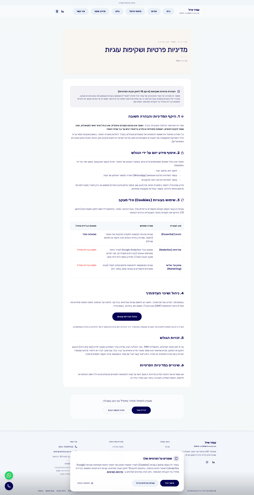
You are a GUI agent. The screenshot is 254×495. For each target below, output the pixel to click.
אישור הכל (169, 483)
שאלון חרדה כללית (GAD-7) (66, 471)
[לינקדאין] (213, 462)
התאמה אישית (83, 483)
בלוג (117, 11)
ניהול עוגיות (61, 491)
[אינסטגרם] (207, 462)
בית (168, 11)
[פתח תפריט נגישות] (57, 11)
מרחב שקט (100, 11)
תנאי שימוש (50, 491)
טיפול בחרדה (118, 447)
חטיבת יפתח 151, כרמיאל (62, 456)
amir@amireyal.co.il (63, 451)
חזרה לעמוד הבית (116, 410)
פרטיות (70, 491)
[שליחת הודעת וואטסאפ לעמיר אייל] (9, 475)
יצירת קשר (141, 410)
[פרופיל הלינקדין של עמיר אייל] (62, 11)
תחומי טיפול (135, 11)
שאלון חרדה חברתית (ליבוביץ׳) (66, 467)
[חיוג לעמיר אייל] (9, 486)
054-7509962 (66, 447)
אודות (154, 11)
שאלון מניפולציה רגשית (68, 474)
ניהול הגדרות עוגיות (127, 316)
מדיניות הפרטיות (115, 471)
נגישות (40, 491)
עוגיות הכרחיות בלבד (145, 483)
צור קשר (81, 11)
